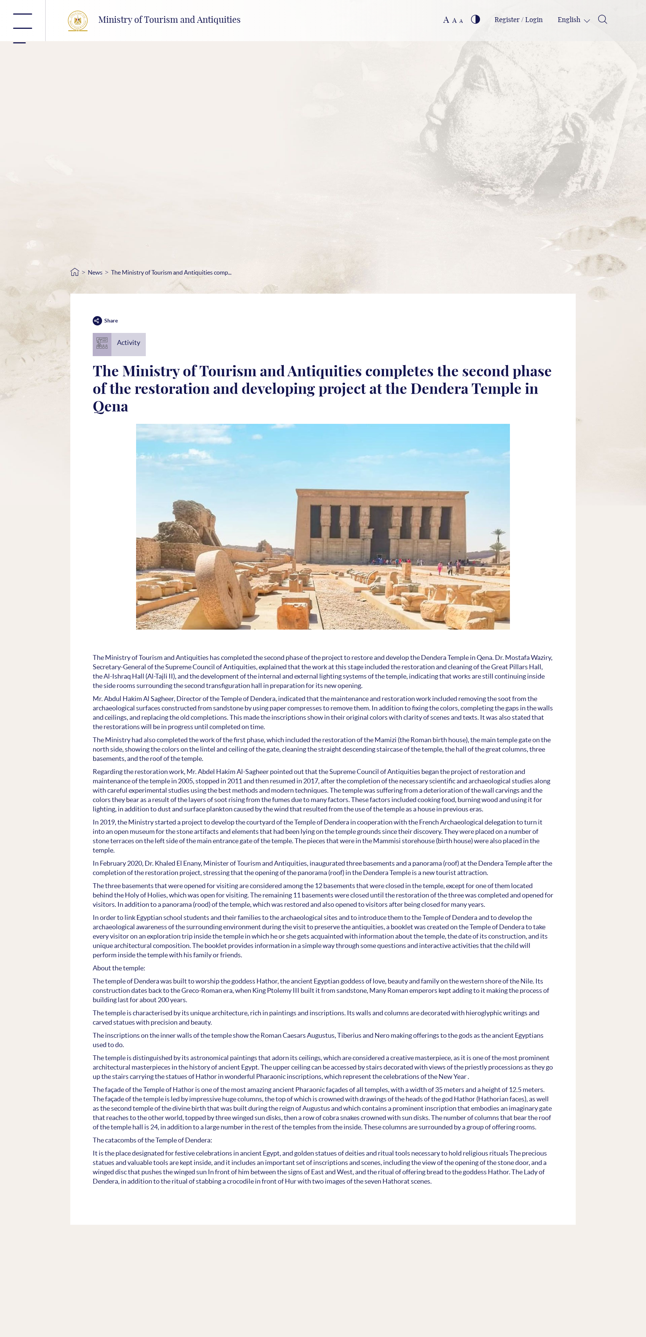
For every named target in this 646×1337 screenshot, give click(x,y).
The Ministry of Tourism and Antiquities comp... (171, 272)
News (95, 272)
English (570, 20)
